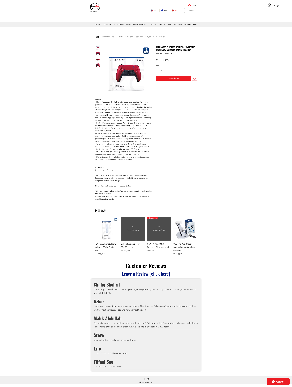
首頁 (97, 37)
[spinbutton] (161, 70)
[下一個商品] (200, 228)
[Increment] (165, 70)
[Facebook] (274, 6)
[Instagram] (277, 6)
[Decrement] (158, 70)
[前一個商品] (91, 228)
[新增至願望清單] (194, 78)
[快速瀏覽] (107, 229)
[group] (146, 236)
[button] (269, 5)
